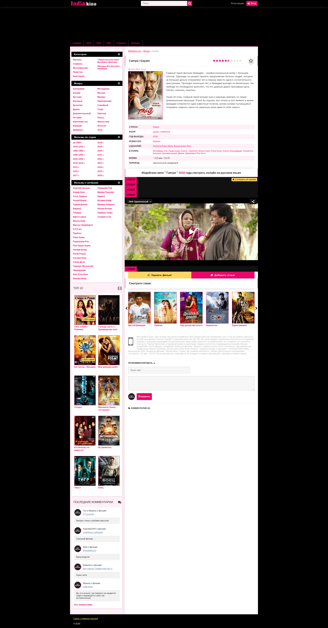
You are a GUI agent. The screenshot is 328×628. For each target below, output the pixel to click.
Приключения (104, 101)
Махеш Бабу (79, 221)
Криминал (78, 130)
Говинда (77, 213)
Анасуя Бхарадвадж (232, 151)
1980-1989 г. (79, 151)
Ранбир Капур (80, 250)
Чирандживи (79, 270)
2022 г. (100, 159)
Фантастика (103, 121)
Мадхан (156, 141)
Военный (77, 101)
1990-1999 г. (79, 155)
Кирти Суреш (79, 217)
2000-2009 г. (79, 159)
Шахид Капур (79, 278)
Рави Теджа (79, 237)
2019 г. (100, 146)
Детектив (77, 105)
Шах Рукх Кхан (80, 274)
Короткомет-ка (80, 121)
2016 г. (76, 171)
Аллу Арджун (80, 196)
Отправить (144, 396)
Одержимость (89, 550)
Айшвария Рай (104, 188)
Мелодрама (103, 89)
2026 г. (100, 175)
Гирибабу (192, 151)
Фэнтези (101, 126)
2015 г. (76, 167)
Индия (156, 127)
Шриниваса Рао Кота (195, 153)
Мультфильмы (80, 68)
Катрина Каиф (104, 200)
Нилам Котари (104, 208)
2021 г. (100, 155)
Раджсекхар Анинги (177, 151)
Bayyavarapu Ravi (182, 146)
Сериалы (121, 43)
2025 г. (100, 171)
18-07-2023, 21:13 (138, 69)
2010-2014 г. (79, 163)
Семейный (102, 105)
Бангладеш (79, 76)
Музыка (101, 93)
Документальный (82, 113)
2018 (155, 136)
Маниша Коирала (106, 204)
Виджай (77, 208)
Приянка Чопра (105, 213)
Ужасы (100, 117)
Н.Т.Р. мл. (77, 229)
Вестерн (77, 97)
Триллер (101, 113)
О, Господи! (88, 514)
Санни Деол (79, 262)
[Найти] (189, 3)
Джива (181, 153)
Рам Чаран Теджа (82, 245)
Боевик (76, 93)
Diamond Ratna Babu (163, 146)
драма (156, 132)
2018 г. (100, 142)
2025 (98, 43)
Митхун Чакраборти (83, 225)
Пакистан (78, 72)
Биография (78, 89)
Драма (76, 109)
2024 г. (100, 167)
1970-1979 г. (79, 146)
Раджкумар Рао (81, 241)
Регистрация (237, 3)
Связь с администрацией (85, 618)
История (77, 117)
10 (240, 60)
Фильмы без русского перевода (108, 67)
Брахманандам (169, 153)
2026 (108, 43)
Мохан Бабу (204, 151)
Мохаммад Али (160, 151)
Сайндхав (87, 587)
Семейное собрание (93, 532)
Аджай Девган (80, 204)
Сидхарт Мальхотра (83, 266)
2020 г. (100, 151)
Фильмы (135, 43)
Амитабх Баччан (81, 188)
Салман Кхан (79, 258)
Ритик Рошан (79, 254)
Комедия (77, 126)
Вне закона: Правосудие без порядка (101, 568)
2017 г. (76, 175)
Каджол (101, 196)
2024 (88, 43)
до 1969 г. (78, 142)
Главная (77, 43)
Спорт (100, 109)
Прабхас (77, 233)
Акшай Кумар (79, 200)
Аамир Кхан (79, 192)
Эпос (99, 130)
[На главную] (87, 3)
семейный (165, 132)
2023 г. (100, 163)
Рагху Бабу (216, 151)
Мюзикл (101, 97)
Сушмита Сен (104, 217)
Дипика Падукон (105, 192)
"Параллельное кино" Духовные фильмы (108, 61)
